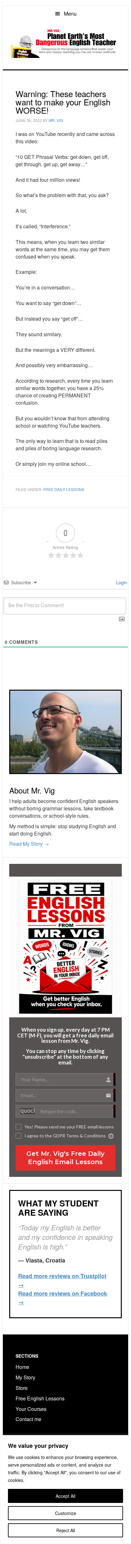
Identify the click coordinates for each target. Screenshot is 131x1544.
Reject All (65, 1530)
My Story (25, 1377)
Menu (70, 13)
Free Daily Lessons (63, 489)
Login (121, 582)
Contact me (28, 1419)
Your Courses (31, 1408)
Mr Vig (65, 43)
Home (22, 1366)
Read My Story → (29, 843)
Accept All (65, 1496)
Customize (65, 1513)
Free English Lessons (40, 1398)
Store (22, 1387)
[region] (65, 1489)
